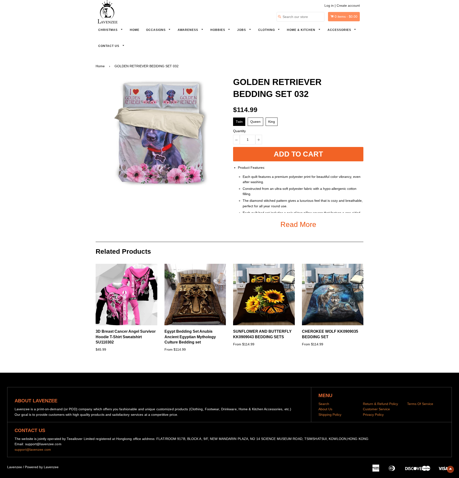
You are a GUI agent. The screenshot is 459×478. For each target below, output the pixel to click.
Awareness (188, 30)
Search (323, 404)
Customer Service (376, 409)
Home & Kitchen (301, 30)
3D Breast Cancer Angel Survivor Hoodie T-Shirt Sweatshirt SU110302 (126, 336)
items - (346, 16)
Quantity (239, 131)
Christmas (108, 30)
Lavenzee (14, 467)
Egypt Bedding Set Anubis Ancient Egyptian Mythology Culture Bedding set (190, 336)
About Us (325, 409)
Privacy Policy (373, 414)
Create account (348, 5)
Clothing (267, 30)
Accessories (340, 30)
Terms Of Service (420, 404)
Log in (329, 5)
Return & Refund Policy (380, 404)
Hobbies (218, 30)
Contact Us (109, 46)
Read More (298, 224)
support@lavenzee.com (33, 449)
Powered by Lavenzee (42, 467)
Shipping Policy (329, 414)
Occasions (156, 30)
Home (134, 30)
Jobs (242, 30)
